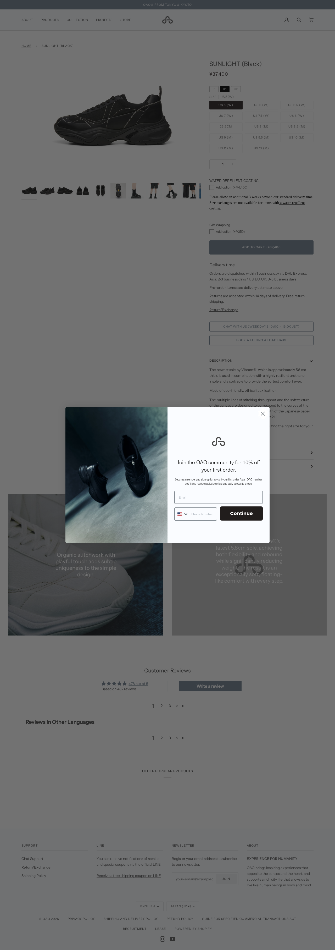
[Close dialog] (262, 413)
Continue (241, 513)
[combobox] (182, 514)
